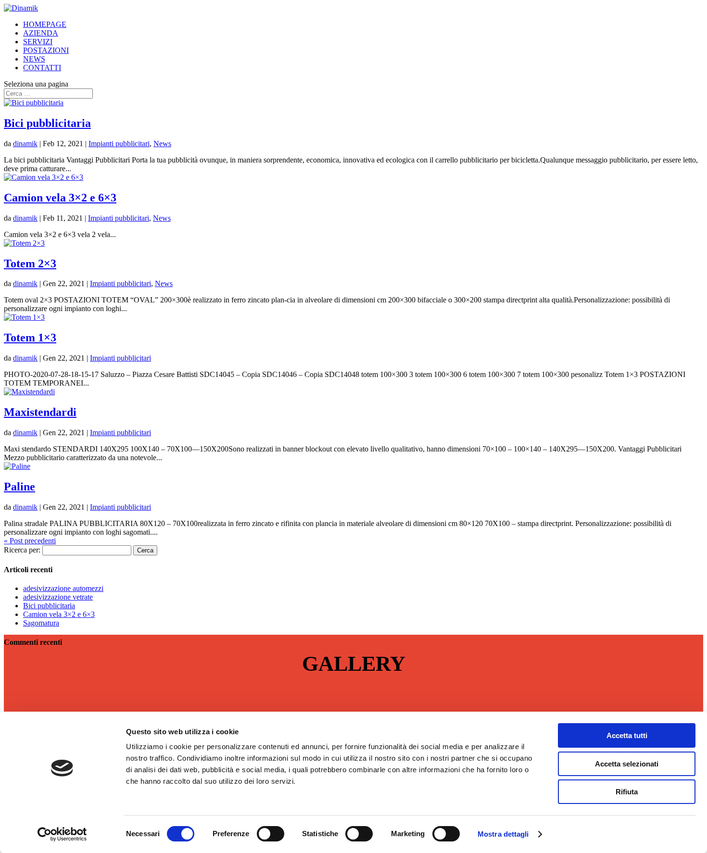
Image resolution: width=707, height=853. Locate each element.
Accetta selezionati (626, 764)
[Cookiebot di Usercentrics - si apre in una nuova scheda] (62, 834)
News (162, 143)
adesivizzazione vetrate (58, 597)
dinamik (25, 143)
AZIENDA (40, 33)
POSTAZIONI (46, 50)
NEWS (34, 59)
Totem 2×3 (30, 263)
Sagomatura (41, 623)
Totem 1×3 (30, 337)
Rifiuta (627, 792)
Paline (19, 486)
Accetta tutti (626, 735)
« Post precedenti (30, 541)
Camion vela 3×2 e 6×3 (60, 197)
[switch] (270, 833)
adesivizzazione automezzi (63, 588)
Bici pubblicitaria (47, 123)
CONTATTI (42, 67)
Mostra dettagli (503, 834)
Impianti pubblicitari (119, 143)
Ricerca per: (22, 550)
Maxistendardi (40, 412)
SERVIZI (37, 42)
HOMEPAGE (44, 24)
